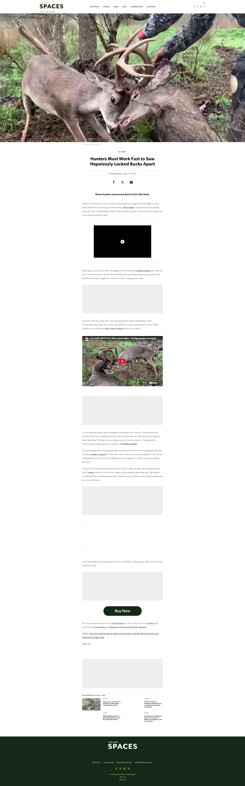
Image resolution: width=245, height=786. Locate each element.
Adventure (94, 7)
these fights (128, 208)
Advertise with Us (124, 762)
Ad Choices (109, 762)
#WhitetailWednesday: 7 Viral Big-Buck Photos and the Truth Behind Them (111, 717)
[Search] (203, 2)
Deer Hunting (50, 12)
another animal (97, 454)
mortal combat (143, 271)
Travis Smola (116, 174)
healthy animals (129, 444)
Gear (124, 7)
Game (116, 7)
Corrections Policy (144, 762)
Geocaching (99, 627)
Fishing (106, 7)
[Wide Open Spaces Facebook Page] (194, 6)
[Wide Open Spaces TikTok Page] (201, 6)
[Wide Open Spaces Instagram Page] (197, 6)
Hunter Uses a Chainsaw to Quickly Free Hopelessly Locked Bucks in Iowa (112, 703)
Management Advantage (93, 144)
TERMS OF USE (123, 777)
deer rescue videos (114, 329)
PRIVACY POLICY (122, 779)
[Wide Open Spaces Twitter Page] (204, 6)
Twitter (150, 623)
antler (91, 472)
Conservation (137, 7)
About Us (96, 762)
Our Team (151, 7)
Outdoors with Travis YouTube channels (128, 627)
